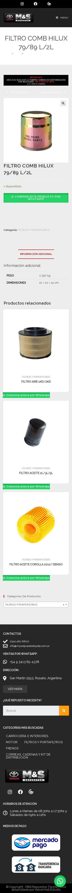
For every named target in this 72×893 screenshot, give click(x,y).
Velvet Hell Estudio (48, 889)
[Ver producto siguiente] (65, 92)
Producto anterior (19, 92)
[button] (63, 103)
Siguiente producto (51, 92)
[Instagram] (10, 792)
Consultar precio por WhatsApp (28, 395)
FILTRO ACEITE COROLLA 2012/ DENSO (36, 564)
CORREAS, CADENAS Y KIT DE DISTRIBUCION (28, 756)
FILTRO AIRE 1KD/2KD (36, 381)
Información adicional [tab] (36, 254)
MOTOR (12, 742)
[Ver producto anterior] (6, 92)
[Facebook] (20, 792)
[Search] (64, 711)
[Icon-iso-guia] (31, 792)
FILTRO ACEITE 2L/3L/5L (36, 473)
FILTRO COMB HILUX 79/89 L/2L (44, 53)
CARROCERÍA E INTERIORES (27, 736)
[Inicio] (9, 53)
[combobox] (36, 604)
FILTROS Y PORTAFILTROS (34, 229)
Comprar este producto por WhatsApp (38, 197)
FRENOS (12, 748)
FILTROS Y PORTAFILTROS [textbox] (34, 604)
